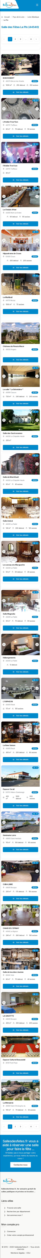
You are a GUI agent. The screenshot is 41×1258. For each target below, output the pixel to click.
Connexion (11, 1231)
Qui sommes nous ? (15, 1215)
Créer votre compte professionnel (20, 1235)
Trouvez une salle (14, 1208)
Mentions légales (18, 1253)
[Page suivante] (36, 39)
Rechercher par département (18, 1211)
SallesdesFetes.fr (21, 1247)
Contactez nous (20, 1165)
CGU (28, 1253)
